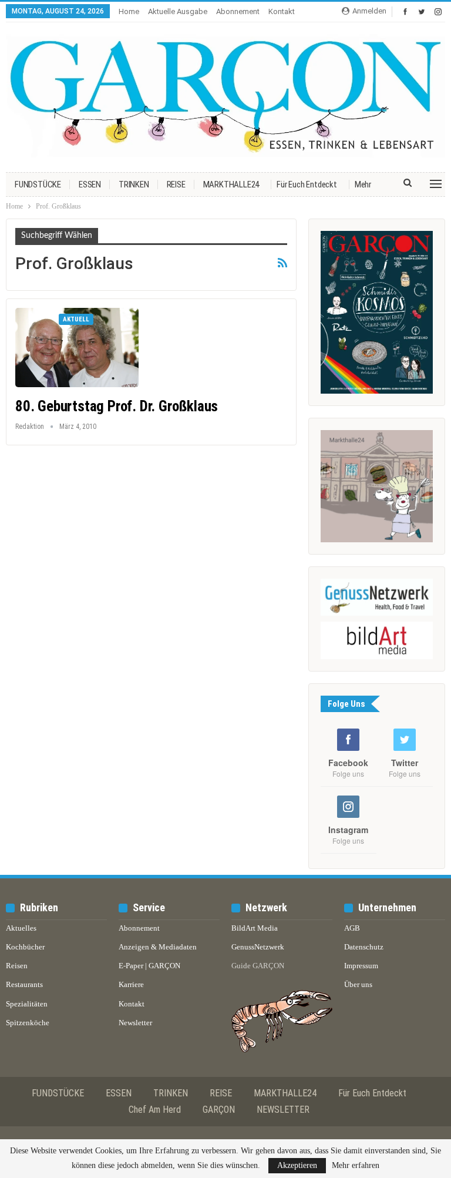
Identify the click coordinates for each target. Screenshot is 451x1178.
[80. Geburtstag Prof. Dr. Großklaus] (77, 347)
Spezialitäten (27, 1003)
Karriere (131, 984)
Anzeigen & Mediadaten (158, 946)
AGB (352, 928)
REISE (176, 184)
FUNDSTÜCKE (38, 184)
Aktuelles (21, 928)
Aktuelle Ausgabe (177, 11)
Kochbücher (25, 946)
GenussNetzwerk (257, 946)
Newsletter (135, 1022)
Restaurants (24, 984)
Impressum (361, 965)
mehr (363, 184)
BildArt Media (254, 928)
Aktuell (76, 319)
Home (129, 11)
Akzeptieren (297, 1165)
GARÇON (219, 1109)
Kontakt (281, 11)
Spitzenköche (27, 1022)
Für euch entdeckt (307, 184)
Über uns (358, 984)
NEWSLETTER (283, 1109)
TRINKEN (134, 184)
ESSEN (90, 184)
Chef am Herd (155, 1109)
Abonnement (238, 11)
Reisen (17, 965)
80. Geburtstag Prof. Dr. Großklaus (116, 406)
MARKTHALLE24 (231, 184)
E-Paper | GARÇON (149, 965)
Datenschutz (363, 946)
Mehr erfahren (355, 1166)
